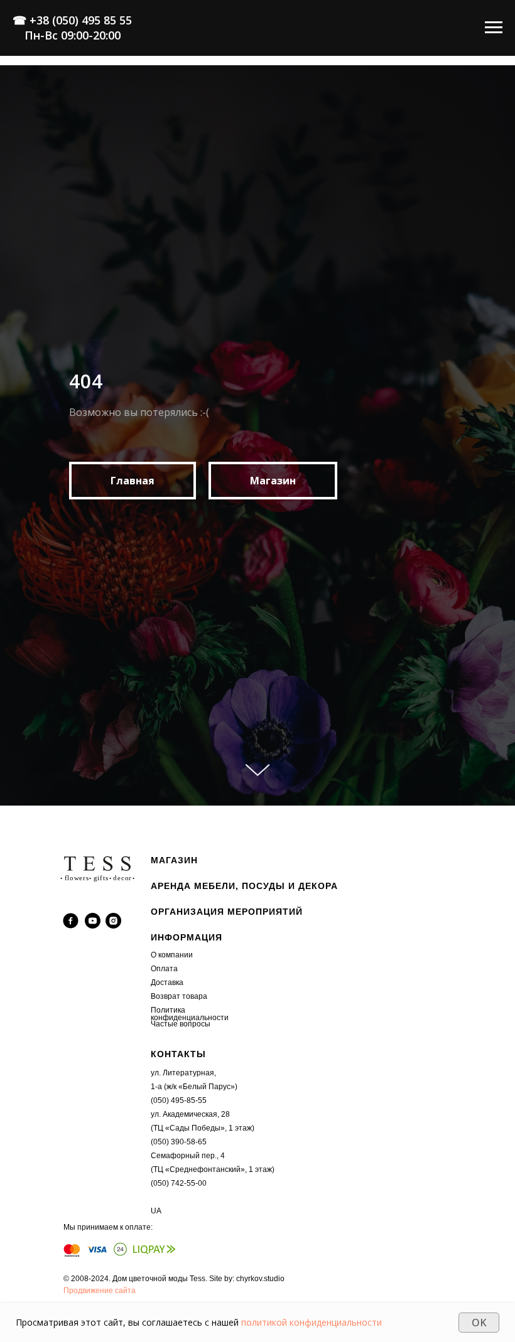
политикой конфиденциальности (311, 1322)
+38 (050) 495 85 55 (81, 20)
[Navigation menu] (493, 27)
